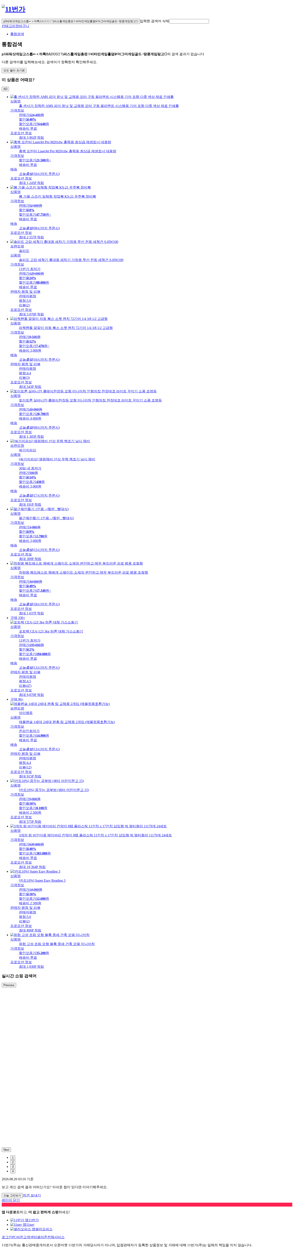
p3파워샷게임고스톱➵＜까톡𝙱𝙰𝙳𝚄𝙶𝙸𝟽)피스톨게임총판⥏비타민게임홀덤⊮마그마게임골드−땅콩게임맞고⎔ (70, 21)
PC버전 (17, 1237)
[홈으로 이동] (13, 9)
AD (5, 89)
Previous (8, 985)
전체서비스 (56, 1237)
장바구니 (22, 26)
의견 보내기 (32, 1195)
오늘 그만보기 (12, 1195)
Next (6, 1149)
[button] (189, 21)
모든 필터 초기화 (14, 70)
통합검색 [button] (17, 34)
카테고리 (8, 26)
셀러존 (42, 1237)
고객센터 (30, 1237)
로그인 (7, 1237)
